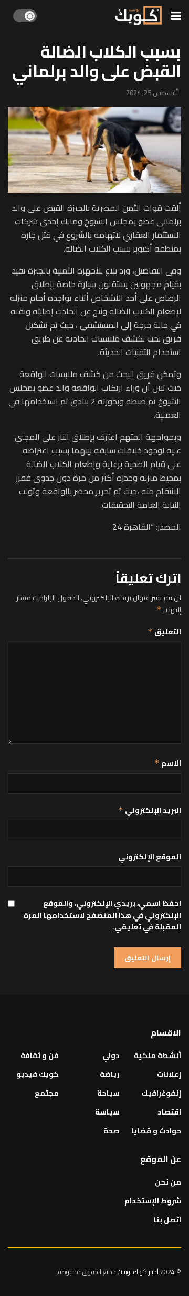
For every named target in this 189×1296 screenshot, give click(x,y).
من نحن (168, 1182)
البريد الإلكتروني (149, 810)
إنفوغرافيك (161, 1093)
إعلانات (169, 1074)
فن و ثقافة (39, 1055)
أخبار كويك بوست (139, 1272)
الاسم (167, 763)
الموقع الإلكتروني (149, 856)
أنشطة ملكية (157, 1055)
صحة (111, 1131)
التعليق (164, 632)
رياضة (110, 1074)
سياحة (108, 1093)
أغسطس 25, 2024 (152, 92)
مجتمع (47, 1093)
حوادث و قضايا (156, 1131)
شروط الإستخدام (152, 1201)
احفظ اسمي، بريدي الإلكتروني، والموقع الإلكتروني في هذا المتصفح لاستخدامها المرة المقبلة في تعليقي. (102, 915)
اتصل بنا (167, 1219)
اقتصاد (169, 1112)
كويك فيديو (37, 1074)
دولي (111, 1055)
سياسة (107, 1112)
